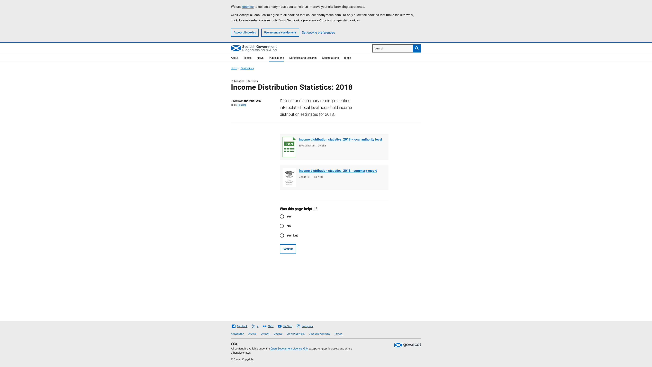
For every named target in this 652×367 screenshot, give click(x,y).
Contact (265, 333)
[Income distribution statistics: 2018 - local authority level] (289, 147)
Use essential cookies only (280, 32)
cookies (248, 7)
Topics (247, 57)
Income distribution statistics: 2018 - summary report (338, 171)
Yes (289, 216)
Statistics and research (303, 57)
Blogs (347, 57)
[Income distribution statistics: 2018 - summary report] (289, 177)
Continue (288, 249)
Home (234, 68)
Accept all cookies (245, 32)
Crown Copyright (296, 333)
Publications (276, 57)
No (289, 226)
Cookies (278, 333)
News (260, 57)
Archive (252, 333)
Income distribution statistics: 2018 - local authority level (340, 139)
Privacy (338, 333)
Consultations (330, 57)
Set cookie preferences (318, 32)
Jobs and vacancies (319, 333)
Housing (242, 104)
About (234, 57)
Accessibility (237, 333)
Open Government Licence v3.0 (289, 348)
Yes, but (292, 235)
